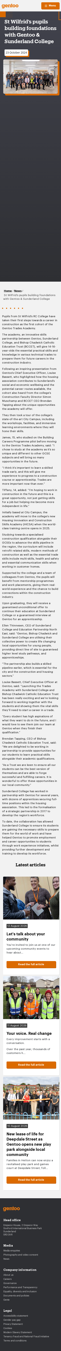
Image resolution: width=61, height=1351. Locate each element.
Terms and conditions (15, 1341)
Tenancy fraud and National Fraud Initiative (26, 1336)
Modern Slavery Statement (17, 1332)
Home (8, 291)
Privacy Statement (13, 1324)
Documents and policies (16, 1296)
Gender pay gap (12, 1320)
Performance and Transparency (20, 1287)
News (18, 291)
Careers (7, 1279)
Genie (6, 1300)
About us (8, 1275)
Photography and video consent (20, 1255)
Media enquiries (11, 1251)
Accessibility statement (15, 1316)
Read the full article (31, 964)
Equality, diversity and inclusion (20, 1291)
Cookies (7, 1328)
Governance (10, 1283)
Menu (52, 5)
